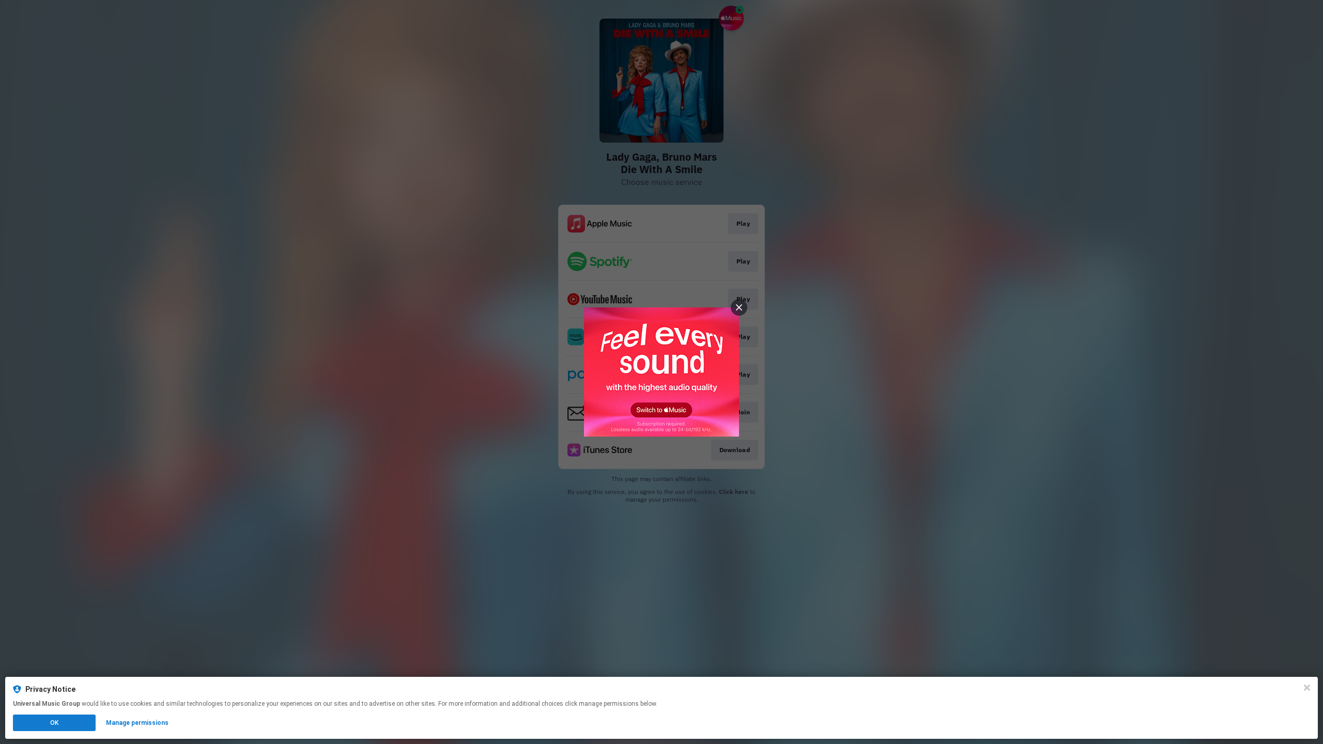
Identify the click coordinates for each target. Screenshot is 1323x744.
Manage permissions (137, 722)
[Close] (1307, 687)
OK (54, 722)
